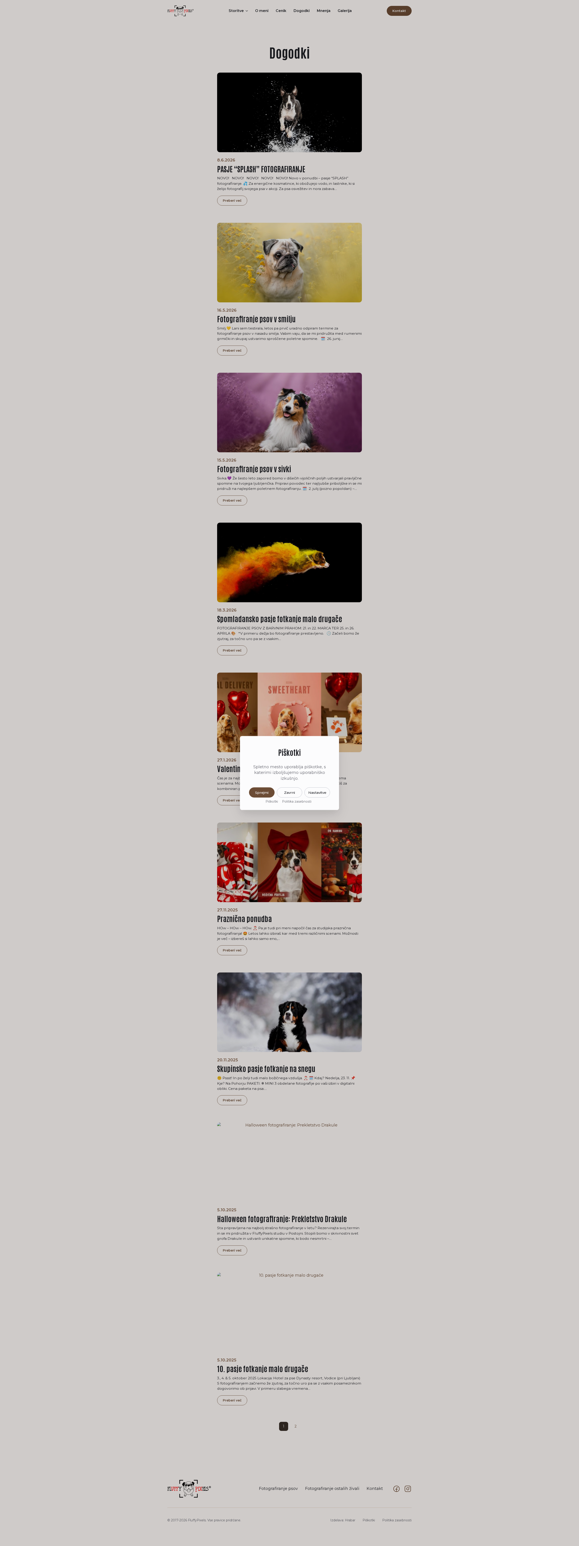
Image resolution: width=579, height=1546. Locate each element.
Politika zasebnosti (296, 801)
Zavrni (289, 792)
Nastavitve (317, 792)
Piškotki (272, 801)
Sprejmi (261, 792)
